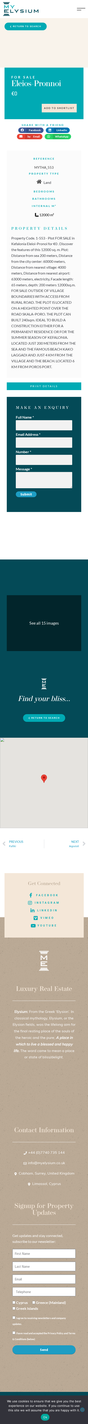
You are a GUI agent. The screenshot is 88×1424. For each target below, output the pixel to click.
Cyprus (22, 1302)
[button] (31, 130)
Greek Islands (27, 1308)
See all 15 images (44, 623)
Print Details (44, 386)
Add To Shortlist (59, 108)
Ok (45, 1417)
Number (23, 452)
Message (24, 469)
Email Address (28, 434)
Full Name (25, 417)
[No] (82, 1409)
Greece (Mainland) (51, 1302)
